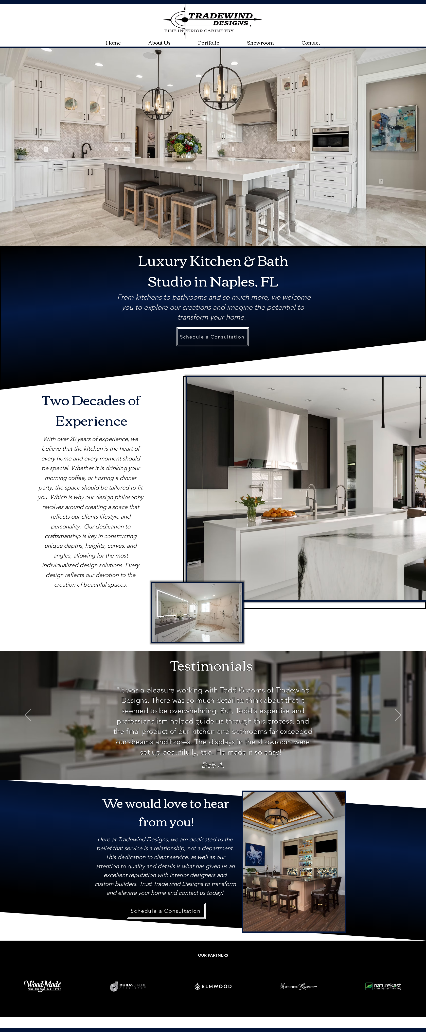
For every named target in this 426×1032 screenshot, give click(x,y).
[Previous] (28, 715)
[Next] (398, 715)
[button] (208, 42)
